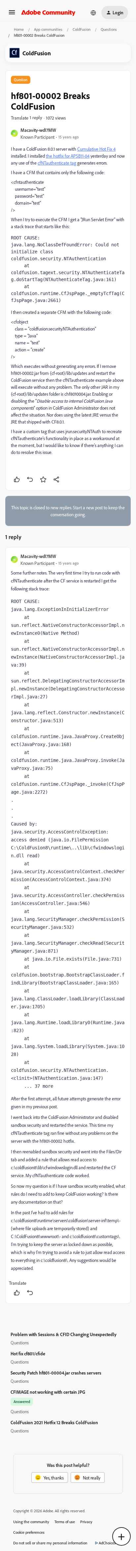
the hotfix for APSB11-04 (67, 156)
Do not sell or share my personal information (50, 1542)
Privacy (86, 1521)
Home (19, 29)
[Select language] (93, 12)
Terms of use (64, 1521)
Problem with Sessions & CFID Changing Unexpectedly (64, 1334)
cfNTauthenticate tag (57, 163)
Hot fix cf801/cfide (28, 1353)
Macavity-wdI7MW (38, 130)
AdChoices (107, 1542)
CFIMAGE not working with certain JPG (48, 1392)
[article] (68, 925)
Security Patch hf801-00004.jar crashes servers (56, 1373)
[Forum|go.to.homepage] (48, 12)
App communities (48, 29)
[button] (12, 14)
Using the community (31, 1521)
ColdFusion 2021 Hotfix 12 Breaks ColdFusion (54, 1422)
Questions (109, 29)
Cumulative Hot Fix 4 (96, 149)
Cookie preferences (29, 1532)
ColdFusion (81, 29)
